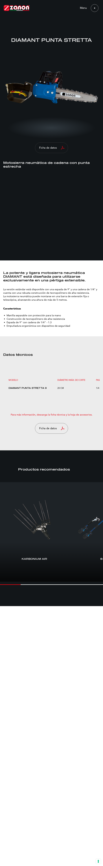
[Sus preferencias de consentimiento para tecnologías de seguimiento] (98, 861)
